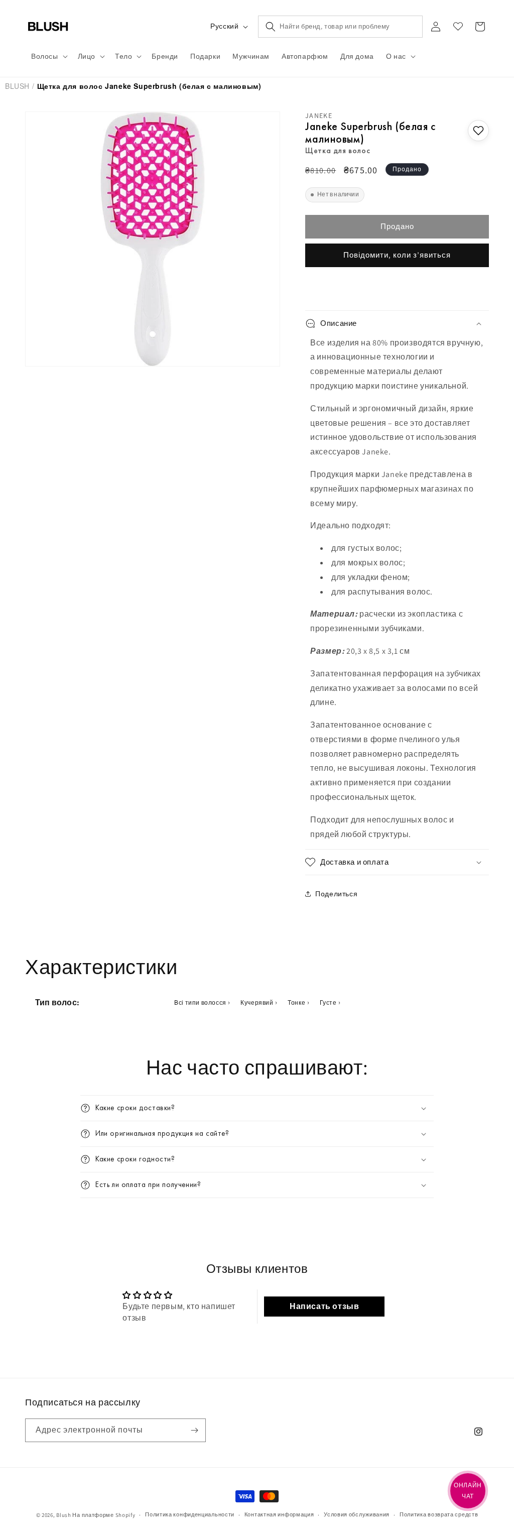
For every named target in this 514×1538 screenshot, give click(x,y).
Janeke (318, 115)
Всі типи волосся (200, 1002)
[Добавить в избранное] (478, 130)
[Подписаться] (194, 1430)
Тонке (296, 1002)
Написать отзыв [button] (324, 1306)
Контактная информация (279, 1514)
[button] (48, 56)
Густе (328, 1002)
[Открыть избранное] (458, 27)
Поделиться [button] (336, 893)
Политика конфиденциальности (189, 1514)
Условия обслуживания (357, 1514)
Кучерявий (256, 1002)
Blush (17, 86)
